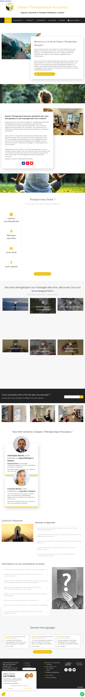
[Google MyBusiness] (27, 163)
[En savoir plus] (21, 477)
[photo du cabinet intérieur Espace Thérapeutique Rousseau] (42, 413)
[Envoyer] (81, 396)
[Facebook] (23, 163)
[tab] (59, 529)
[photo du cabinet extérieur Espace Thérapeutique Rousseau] (14, 413)
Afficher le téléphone (52, 672)
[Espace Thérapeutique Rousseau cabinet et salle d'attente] (70, 413)
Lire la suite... (10, 646)
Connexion (80, 687)
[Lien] (21, 444)
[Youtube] (31, 163)
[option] (17, 641)
